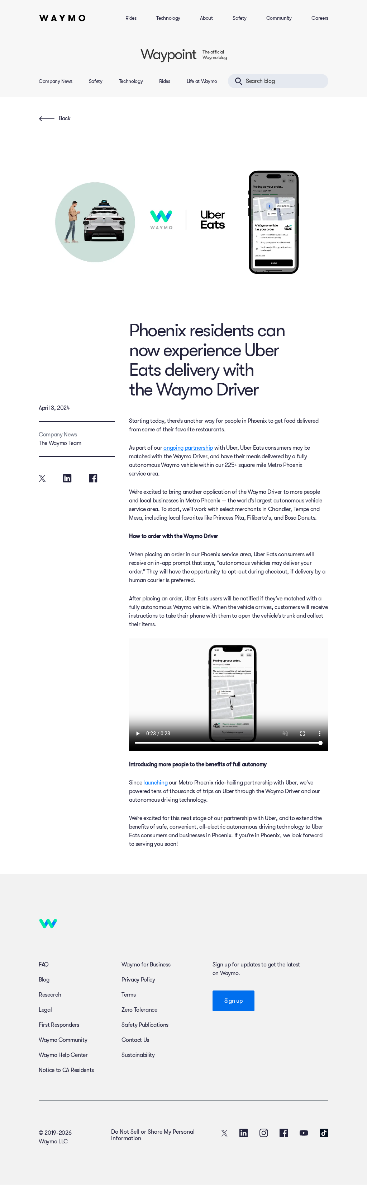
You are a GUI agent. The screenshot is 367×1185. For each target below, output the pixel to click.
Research (50, 995)
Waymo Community (63, 1040)
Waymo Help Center (63, 1055)
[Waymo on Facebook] (284, 1133)
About (206, 18)
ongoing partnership (188, 448)
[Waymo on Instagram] (263, 1133)
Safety (239, 18)
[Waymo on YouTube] (304, 1133)
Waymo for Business (145, 964)
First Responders (59, 1025)
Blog (44, 979)
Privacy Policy (138, 979)
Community (279, 18)
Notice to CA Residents (66, 1070)
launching (155, 782)
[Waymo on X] (224, 1133)
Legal (45, 1010)
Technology (168, 18)
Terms (128, 995)
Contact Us (135, 1040)
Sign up (233, 1001)
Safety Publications (144, 1025)
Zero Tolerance (139, 1010)
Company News (55, 81)
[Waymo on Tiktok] (324, 1133)
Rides (130, 18)
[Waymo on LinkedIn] (243, 1133)
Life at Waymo (202, 81)
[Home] (62, 17)
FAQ (44, 964)
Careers (319, 18)
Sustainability (138, 1055)
